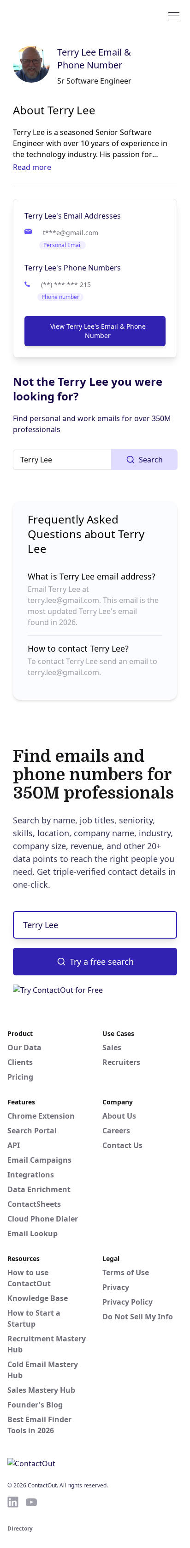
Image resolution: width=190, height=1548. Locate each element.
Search (151, 460)
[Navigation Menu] (174, 15)
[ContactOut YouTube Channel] (31, 1502)
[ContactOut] (52, 15)
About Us (119, 1116)
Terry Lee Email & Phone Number (94, 58)
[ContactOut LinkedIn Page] (12, 1502)
